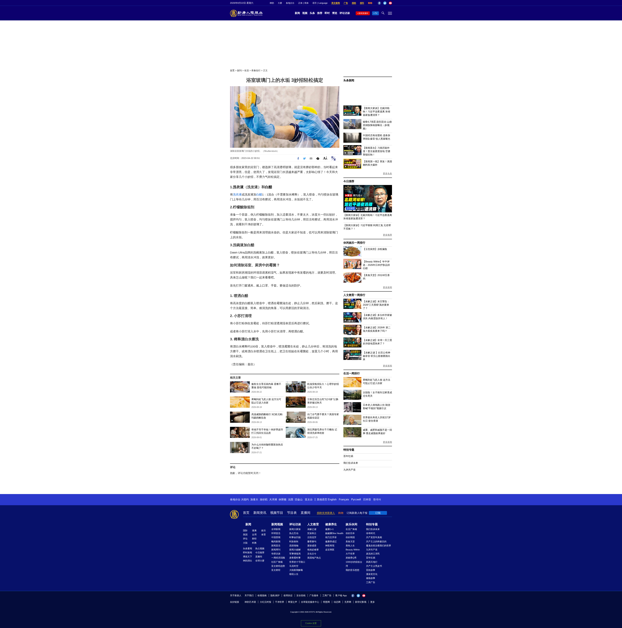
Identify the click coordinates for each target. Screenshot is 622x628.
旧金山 (299, 499)
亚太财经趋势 (278, 566)
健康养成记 (331, 541)
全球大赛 (259, 560)
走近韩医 (329, 549)
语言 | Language (320, 3)
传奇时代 (370, 533)
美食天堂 (350, 541)
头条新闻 (348, 80)
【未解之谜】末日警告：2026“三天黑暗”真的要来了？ (376, 305)
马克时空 (293, 566)
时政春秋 (293, 541)
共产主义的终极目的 (376, 541)
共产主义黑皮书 (374, 566)
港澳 (254, 530)
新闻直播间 (363, 13)
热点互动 (293, 533)
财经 (254, 538)
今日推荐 (348, 181)
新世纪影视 (360, 602)
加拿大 (254, 499)
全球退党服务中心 (310, 602)
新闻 (297, 13)
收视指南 (262, 595)
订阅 (377, 513)
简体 (306, 3)
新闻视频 (277, 524)
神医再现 (329, 545)
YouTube (390, 3)
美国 (245, 534)
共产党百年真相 (374, 537)
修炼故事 (370, 578)
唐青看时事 (295, 557)
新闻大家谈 (295, 529)
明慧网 (326, 602)
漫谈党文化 (371, 574)
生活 (246, 70)
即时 (327, 13)
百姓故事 (370, 570)
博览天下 (247, 556)
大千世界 (350, 553)
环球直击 (275, 533)
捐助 (354, 3)
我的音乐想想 (352, 570)
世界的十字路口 (297, 562)
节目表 (292, 512)
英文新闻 (335, 3)
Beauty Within (353, 549)
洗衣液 (238, 187)
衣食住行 (255, 70)
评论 (245, 538)
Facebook (379, 3)
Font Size (325, 158)
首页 (232, 70)
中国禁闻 (275, 537)
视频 (304, 13)
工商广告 (370, 582)
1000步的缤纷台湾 (354, 564)
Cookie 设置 (311, 623)
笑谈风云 (311, 533)
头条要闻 (247, 548)
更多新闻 (387, 287)
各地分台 (290, 3)
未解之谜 (311, 529)
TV (376, 13)
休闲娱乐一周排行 (354, 242)
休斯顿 (282, 499)
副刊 (239, 70)
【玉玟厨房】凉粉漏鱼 (375, 249)
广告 (346, 3)
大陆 (245, 543)
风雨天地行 (371, 562)
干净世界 (279, 602)
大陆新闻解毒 (296, 570)
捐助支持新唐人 (326, 513)
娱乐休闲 (351, 524)
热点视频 (259, 548)
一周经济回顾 (278, 557)
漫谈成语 (311, 545)
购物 (370, 3)
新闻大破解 (295, 549)
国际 (245, 530)
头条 (312, 13)
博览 (334, 13)
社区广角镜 (277, 562)
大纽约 (245, 499)
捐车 (362, 3)
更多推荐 (387, 235)
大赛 (280, 3)
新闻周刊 (275, 549)
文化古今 (311, 553)
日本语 (367, 499)
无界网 (347, 602)
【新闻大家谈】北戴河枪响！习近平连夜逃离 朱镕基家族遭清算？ (376, 111)
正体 (300, 3)
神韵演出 (247, 560)
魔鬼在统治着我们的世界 (378, 545)
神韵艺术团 (250, 602)
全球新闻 (275, 529)
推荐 (319, 13)
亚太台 (309, 499)
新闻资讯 (259, 512)
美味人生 (350, 545)
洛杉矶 (264, 499)
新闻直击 (275, 545)
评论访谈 (345, 13)
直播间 (305, 512)
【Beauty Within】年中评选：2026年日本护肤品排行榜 (376, 265)
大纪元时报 (265, 602)
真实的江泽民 (373, 553)
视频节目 (276, 512)
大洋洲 (273, 499)
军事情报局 (295, 553)
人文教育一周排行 (354, 295)
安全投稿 (300, 595)
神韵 (272, 3)
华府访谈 (275, 553)
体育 (263, 534)
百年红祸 (348, 456)
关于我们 (249, 595)
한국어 (377, 499)
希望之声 (292, 602)
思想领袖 (293, 545)
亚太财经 (275, 570)
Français (344, 499)
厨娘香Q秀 (351, 557)
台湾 (254, 534)
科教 (254, 543)
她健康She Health (334, 533)
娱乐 (263, 530)
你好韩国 (350, 537)
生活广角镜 (351, 529)
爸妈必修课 (313, 549)
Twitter (384, 3)
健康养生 (331, 524)
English (332, 499)
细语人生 (293, 574)
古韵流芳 (311, 537)
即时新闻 (247, 552)
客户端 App (341, 595)
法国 (290, 499)
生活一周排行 (351, 373)
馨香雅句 (311, 541)
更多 (372, 602)
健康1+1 (329, 529)
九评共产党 (349, 469)
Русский (356, 499)
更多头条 (387, 173)
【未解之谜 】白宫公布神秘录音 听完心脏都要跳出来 (376, 356)
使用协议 (288, 595)
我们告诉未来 (350, 462)
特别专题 (348, 449)
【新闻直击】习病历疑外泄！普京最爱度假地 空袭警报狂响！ (376, 151)
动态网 (337, 602)
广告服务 (313, 595)
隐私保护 (275, 595)
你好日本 (350, 533)
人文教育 (313, 524)
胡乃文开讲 (331, 537)
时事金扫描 (295, 537)
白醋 (268, 187)
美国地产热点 (314, 557)
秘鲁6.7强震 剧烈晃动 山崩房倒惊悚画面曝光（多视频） (377, 125)
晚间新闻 (275, 541)
